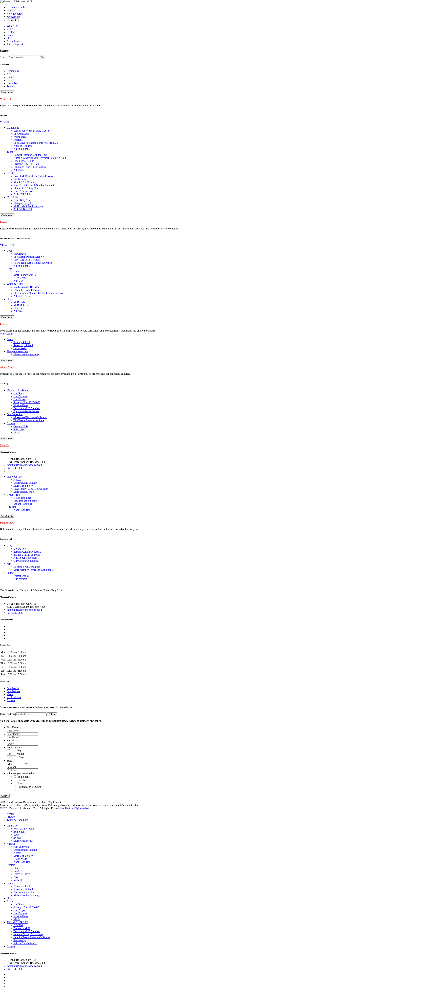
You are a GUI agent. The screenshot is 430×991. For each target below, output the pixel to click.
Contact (11, 700)
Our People (13, 688)
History (11, 80)
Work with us (14, 697)
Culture (11, 77)
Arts (9, 74)
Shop (9, 38)
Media (10, 694)
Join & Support (15, 44)
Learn (10, 35)
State (9, 760)
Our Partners (13, 691)
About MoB (13, 41)
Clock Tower (14, 83)
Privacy (11, 816)
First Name (13, 727)
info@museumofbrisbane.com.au (24, 464)
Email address (7, 714)
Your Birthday (14, 747)
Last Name (13, 734)
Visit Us (11, 29)
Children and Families (29, 786)
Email (10, 740)
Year (21, 757)
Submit (4, 796)
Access (10, 813)
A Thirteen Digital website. (76, 808)
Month (20, 753)
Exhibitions (13, 70)
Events (21, 780)
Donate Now (7, 522)
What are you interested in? (22, 773)
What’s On (12, 26)
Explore (11, 32)
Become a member (17, 7)
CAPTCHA (13, 789)
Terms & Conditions (17, 819)
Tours (10, 86)
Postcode (11, 766)
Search (3, 57)
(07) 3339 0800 (15, 467)
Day (19, 750)
